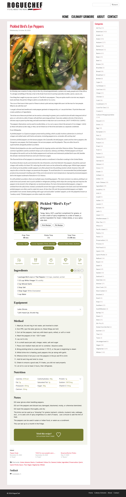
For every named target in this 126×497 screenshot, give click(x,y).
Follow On (47, 462)
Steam (98, 316)
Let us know (40, 436)
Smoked (99, 294)
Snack (98, 298)
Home (65, 16)
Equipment (35, 263)
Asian (22, 462)
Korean (98, 207)
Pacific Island (100, 229)
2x (75, 270)
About (101, 16)
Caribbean (99, 86)
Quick (81, 462)
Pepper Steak (14, 453)
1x (72, 270)
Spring (98, 312)
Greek (98, 171)
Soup (98, 302)
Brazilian (99, 68)
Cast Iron (99, 89)
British (98, 78)
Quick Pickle (14, 465)
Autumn (27, 462)
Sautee (98, 273)
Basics (33, 462)
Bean (98, 57)
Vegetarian (36, 465)
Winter (42, 465)
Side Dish (99, 280)
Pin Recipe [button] (59, 225)
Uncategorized (101, 341)
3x (78, 270)
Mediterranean (101, 218)
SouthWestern (101, 309)
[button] (80, 277)
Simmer (98, 283)
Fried (98, 146)
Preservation (73, 462)
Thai (25, 465)
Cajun (98, 82)
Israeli (98, 197)
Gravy (98, 168)
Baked (98, 46)
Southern (99, 305)
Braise (98, 64)
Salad (98, 265)
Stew (98, 320)
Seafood (99, 276)
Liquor (98, 215)
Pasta (98, 236)
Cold (97, 100)
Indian (59, 462)
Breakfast (99, 75)
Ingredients (19, 263)
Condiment (39, 462)
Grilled (98, 175)
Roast (98, 262)
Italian (98, 200)
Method (51, 263)
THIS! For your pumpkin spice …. (45, 453)
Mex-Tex (99, 222)
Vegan (29, 465)
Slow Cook (99, 287)
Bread (98, 71)
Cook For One (101, 107)
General (53, 462)
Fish (97, 135)
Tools (98, 338)
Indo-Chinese (100, 182)
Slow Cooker (100, 291)
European (99, 132)
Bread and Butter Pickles (68, 453)
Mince (98, 226)
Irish (97, 193)
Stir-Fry (98, 323)
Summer (99, 330)
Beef (97, 60)
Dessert (98, 121)
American (99, 31)
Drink (98, 124)
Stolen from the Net (102, 327)
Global (98, 164)
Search (115, 4)
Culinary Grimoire (82, 16)
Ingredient (65, 462)
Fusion (98, 153)
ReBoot (98, 258)
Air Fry (98, 28)
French (98, 142)
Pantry (98, 233)
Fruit (97, 150)
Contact (113, 16)
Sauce (21, 465)
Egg (97, 128)
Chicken (99, 97)
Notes (80, 263)
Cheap (98, 93)
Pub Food (99, 247)
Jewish (98, 204)
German (99, 161)
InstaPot (99, 189)
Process (99, 244)
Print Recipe (46, 225)
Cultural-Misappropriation (105, 115)
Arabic (98, 35)
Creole (98, 111)
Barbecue (99, 49)
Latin (98, 211)
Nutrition (66, 263)
